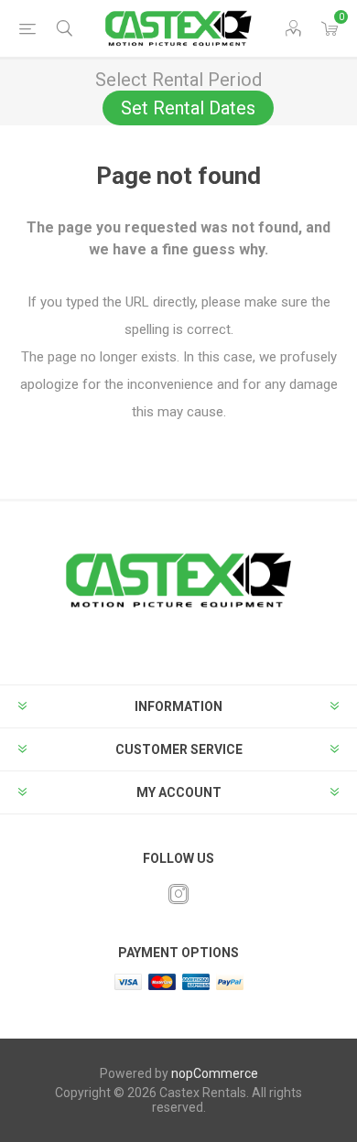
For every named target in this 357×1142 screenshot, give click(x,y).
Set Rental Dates (188, 108)
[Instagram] (178, 894)
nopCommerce (214, 1073)
